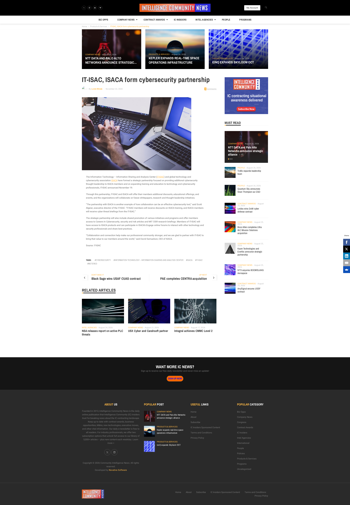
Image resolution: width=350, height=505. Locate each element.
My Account (252, 7)
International (243, 443)
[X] (346, 249)
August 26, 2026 (109, 54)
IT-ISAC (160, 177)
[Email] (346, 262)
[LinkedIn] (346, 256)
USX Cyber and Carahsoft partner (148, 331)
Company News (126, 19)
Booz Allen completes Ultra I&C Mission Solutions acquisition (249, 230)
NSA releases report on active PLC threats (102, 332)
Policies (241, 453)
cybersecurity (103, 260)
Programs (245, 19)
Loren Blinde (96, 88)
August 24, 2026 (106, 327)
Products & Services (98, 26)
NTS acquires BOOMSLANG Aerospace (250, 271)
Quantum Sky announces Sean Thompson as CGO (248, 190)
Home (84, 26)
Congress (241, 422)
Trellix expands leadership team (249, 172)
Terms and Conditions (201, 432)
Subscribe (195, 422)
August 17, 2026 (198, 327)
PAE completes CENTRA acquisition (183, 278)
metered (92, 263)
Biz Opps (103, 19)
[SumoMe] (346, 269)
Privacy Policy (197, 438)
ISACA (114, 180)
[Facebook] (346, 242)
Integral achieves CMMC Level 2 (193, 331)
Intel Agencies (204, 19)
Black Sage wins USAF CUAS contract (116, 278)
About (193, 417)
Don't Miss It (97, 274)
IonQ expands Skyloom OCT (233, 62)
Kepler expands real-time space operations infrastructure (174, 60)
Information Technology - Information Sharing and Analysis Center (149, 260)
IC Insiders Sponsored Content (205, 427)
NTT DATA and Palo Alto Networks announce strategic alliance (109, 60)
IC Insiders (180, 19)
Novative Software (118, 470)
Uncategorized (244, 469)
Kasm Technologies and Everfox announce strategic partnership (249, 251)
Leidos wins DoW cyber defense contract (248, 210)
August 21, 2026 (152, 327)
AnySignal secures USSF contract (248, 290)
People (226, 19)
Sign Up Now (175, 378)
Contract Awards (154, 19)
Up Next (203, 274)
